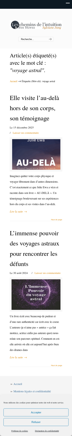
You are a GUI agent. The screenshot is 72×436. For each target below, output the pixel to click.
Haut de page (56, 220)
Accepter (36, 412)
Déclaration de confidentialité (47, 430)
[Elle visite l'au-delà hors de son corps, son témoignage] (36, 154)
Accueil (13, 81)
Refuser (36, 422)
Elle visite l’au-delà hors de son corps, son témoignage (34, 107)
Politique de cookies (19, 430)
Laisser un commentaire (26, 132)
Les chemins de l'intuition (36, 23)
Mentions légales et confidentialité (32, 391)
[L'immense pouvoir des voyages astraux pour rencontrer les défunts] (36, 294)
